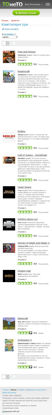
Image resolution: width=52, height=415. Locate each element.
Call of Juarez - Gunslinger (32, 155)
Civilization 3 (25, 340)
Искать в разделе (12, 29)
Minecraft (23, 318)
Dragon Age (24, 271)
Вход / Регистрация (32, 4)
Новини (22, 390)
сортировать (9, 34)
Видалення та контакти (36, 390)
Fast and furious (26, 51)
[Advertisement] (27, 114)
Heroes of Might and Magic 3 (34, 243)
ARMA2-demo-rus (28, 219)
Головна (5, 390)
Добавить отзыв (26, 13)
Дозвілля (15, 20)
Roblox (21, 131)
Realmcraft (24, 71)
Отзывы (4, 20)
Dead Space (24, 187)
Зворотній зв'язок (9, 393)
